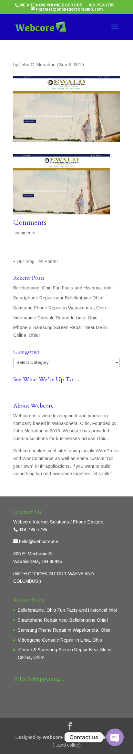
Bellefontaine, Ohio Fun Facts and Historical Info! (63, 287)
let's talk (101, 473)
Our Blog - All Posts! (37, 261)
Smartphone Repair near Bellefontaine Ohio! (58, 297)
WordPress (105, 737)
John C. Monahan (37, 64)
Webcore (53, 737)
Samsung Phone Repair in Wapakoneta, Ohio (59, 307)
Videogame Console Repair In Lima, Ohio (55, 317)
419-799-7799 (101, 5)
